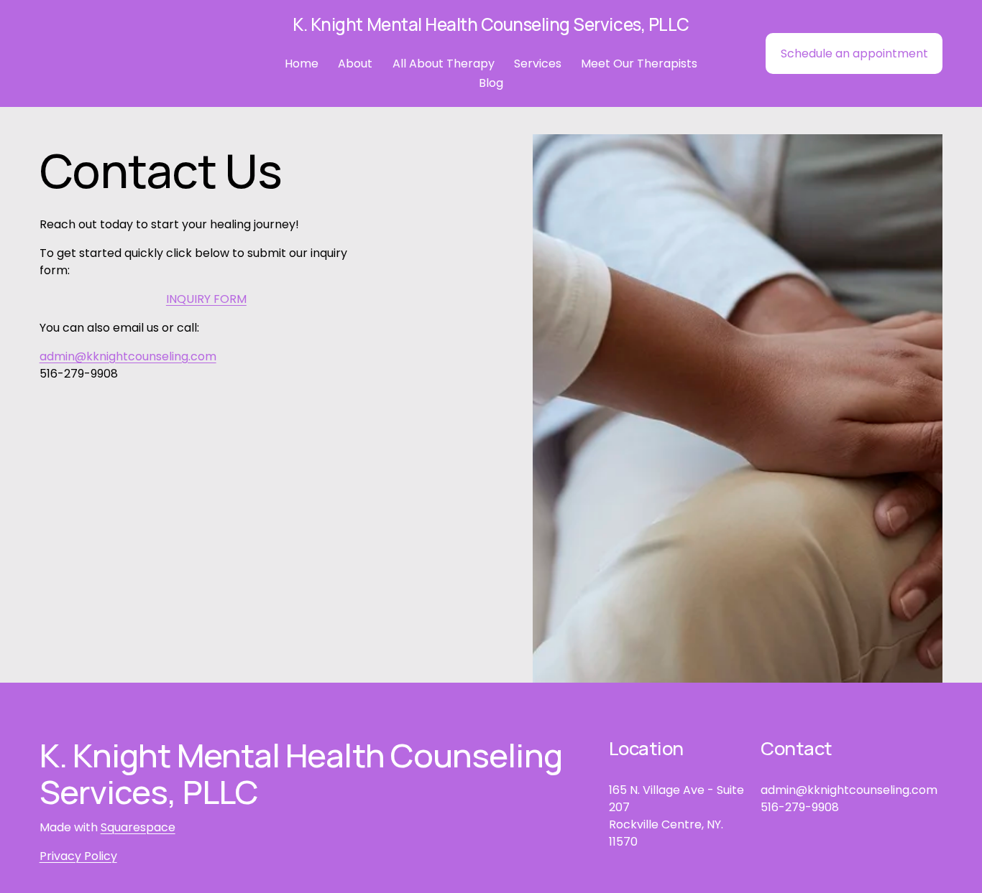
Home (301, 63)
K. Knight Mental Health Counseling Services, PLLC (491, 24)
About (355, 63)
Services (537, 63)
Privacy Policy (78, 856)
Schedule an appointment (854, 53)
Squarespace (138, 827)
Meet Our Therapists (639, 63)
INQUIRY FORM (206, 299)
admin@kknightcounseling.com (128, 356)
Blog (491, 83)
